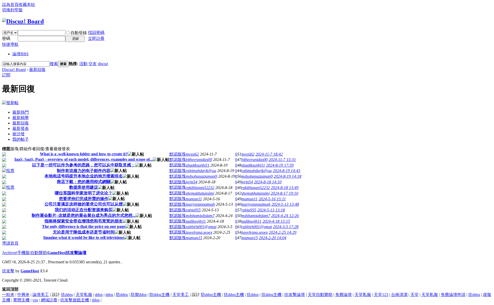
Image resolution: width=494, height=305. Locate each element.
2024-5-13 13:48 (285, 204)
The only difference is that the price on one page (83, 226)
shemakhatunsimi (200, 193)
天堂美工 (180, 294)
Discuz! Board (14, 69)
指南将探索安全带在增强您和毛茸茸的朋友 (84, 221)
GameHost (30, 271)
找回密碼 (96, 32)
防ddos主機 (159, 294)
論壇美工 (40, 294)
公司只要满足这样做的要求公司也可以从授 (84, 204)
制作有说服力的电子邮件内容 (83, 170)
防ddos (122, 294)
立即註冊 (96, 38)
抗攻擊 (8, 271)
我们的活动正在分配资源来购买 (83, 210)
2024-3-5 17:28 (285, 227)
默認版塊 (177, 154)
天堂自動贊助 (320, 294)
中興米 (23, 294)
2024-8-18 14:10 (267, 182)
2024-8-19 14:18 (287, 176)
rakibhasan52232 (200, 187)
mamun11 (194, 199)
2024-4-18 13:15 (276, 221)
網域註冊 (49, 300)
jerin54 (191, 182)
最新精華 (20, 117)
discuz (103, 63)
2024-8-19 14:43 (286, 170)
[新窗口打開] (4, 155)
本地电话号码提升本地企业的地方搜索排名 (84, 176)
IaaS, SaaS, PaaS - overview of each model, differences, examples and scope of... (83, 159)
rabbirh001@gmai (201, 227)
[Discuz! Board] (23, 21)
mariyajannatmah (200, 204)
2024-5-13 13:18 (271, 210)
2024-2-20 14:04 (272, 238)
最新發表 (20, 128)
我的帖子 (20, 139)
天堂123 (381, 294)
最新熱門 (20, 112)
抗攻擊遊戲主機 (74, 300)
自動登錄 (78, 33)
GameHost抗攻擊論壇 (67, 252)
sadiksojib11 (196, 221)
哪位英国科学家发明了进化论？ (83, 193)
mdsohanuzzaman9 (201, 176)
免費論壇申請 (453, 294)
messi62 (192, 154)
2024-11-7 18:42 (269, 154)
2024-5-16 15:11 (272, 199)
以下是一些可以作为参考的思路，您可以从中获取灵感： (83, 165)
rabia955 (193, 210)
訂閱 (6, 75)
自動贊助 (38, 252)
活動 (83, 63)
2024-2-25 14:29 (282, 232)
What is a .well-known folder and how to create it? (84, 154)
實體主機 (21, 300)
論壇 (20, 54)
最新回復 (37, 69)
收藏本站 (27, 4)
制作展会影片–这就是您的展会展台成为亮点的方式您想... (84, 215)
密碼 (6, 38)
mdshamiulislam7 (200, 215)
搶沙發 (18, 134)
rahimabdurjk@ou (201, 170)
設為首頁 (10, 4)
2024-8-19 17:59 (280, 165)
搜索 (54, 63)
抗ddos (67, 294)
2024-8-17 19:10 (284, 193)
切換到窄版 (12, 10)
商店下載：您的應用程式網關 (83, 182)
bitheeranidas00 (199, 159)
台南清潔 (399, 294)
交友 (93, 63)
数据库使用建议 (83, 187)
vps (35, 300)
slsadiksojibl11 (197, 165)
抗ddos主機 (234, 294)
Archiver (9, 252)
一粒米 (8, 294)
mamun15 (194, 238)
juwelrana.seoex (199, 232)
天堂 (414, 294)
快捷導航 (10, 44)
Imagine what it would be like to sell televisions (83, 237)
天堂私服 (84, 294)
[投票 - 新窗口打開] (8, 170)
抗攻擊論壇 (294, 294)
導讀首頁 (10, 243)
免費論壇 (343, 294)
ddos (99, 294)
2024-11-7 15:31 (282, 159)
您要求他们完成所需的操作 (83, 198)
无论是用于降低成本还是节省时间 (83, 232)
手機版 (23, 252)
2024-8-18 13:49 (284, 187)
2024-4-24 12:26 (285, 215)
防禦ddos (139, 294)
